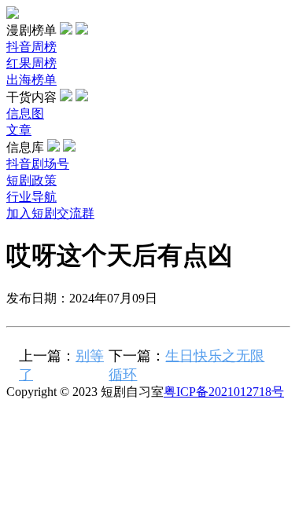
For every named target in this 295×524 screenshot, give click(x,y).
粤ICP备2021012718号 (224, 391)
